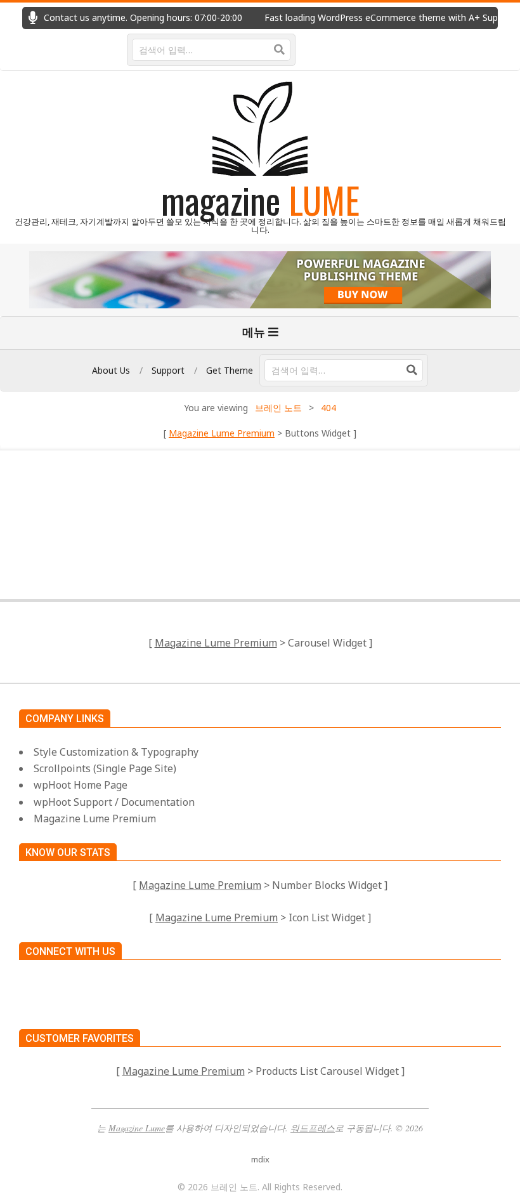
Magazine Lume (136, 1128)
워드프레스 (312, 1128)
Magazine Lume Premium (222, 433)
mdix (260, 1159)
